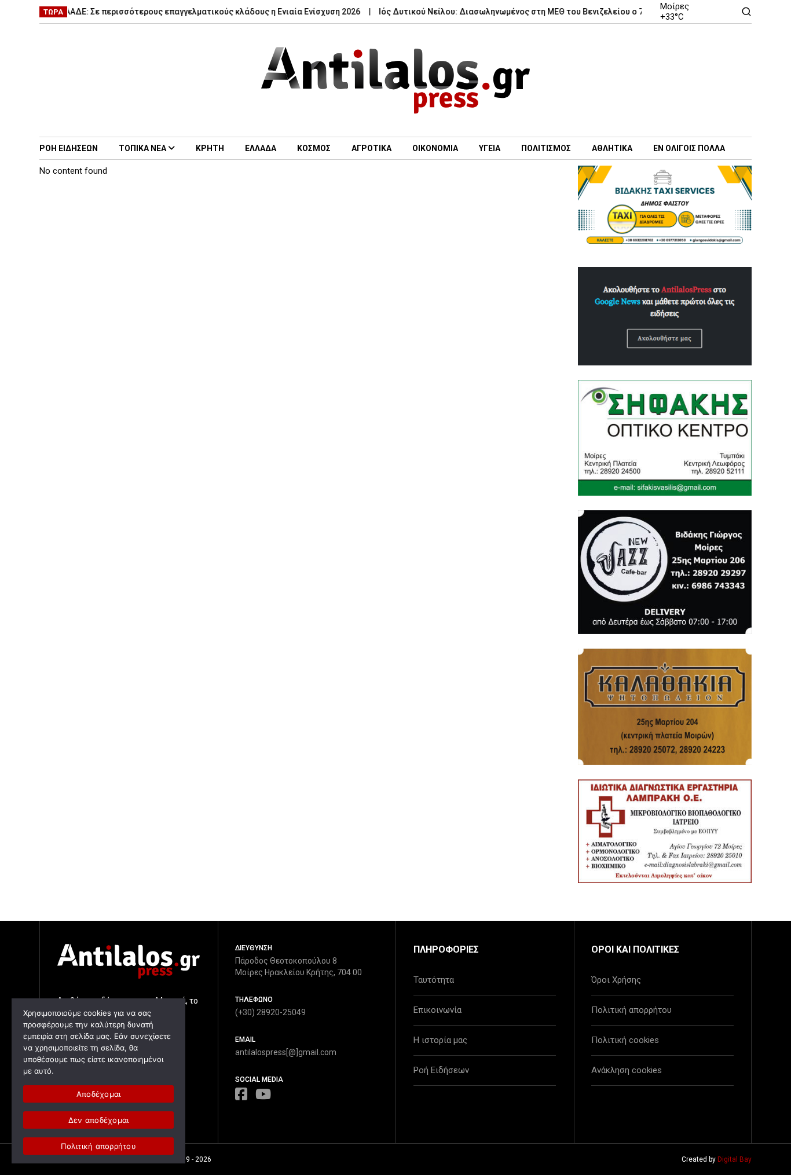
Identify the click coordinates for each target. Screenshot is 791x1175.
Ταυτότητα (433, 980)
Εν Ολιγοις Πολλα (689, 148)
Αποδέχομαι (98, 1094)
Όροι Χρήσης (616, 980)
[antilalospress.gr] (396, 80)
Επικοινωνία (437, 1010)
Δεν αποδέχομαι (98, 1120)
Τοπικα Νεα (142, 148)
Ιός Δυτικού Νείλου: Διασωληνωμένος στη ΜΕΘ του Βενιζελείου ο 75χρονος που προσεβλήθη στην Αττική (570, 11)
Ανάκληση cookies (626, 1070)
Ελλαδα (260, 148)
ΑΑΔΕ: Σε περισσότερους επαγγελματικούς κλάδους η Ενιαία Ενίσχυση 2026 (197, 11)
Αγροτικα (371, 148)
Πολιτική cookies (625, 1040)
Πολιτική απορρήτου (631, 1010)
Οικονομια (435, 148)
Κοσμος (314, 148)
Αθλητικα (612, 148)
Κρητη (210, 148)
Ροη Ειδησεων (68, 148)
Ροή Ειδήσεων (441, 1070)
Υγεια (489, 148)
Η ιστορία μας (440, 1040)
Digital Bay (734, 1159)
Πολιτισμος (546, 148)
